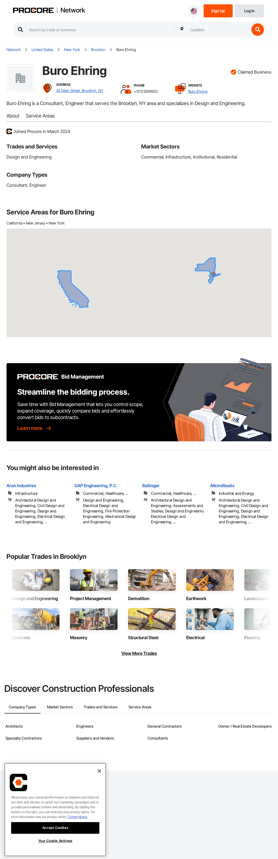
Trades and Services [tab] (101, 707)
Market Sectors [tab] (60, 707)
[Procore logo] (33, 11)
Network (73, 10)
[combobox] (218, 30)
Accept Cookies (55, 828)
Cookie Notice (77, 817)
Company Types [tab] (22, 707)
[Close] (99, 771)
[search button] (257, 29)
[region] (55, 809)
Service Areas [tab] (139, 707)
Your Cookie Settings (55, 841)
